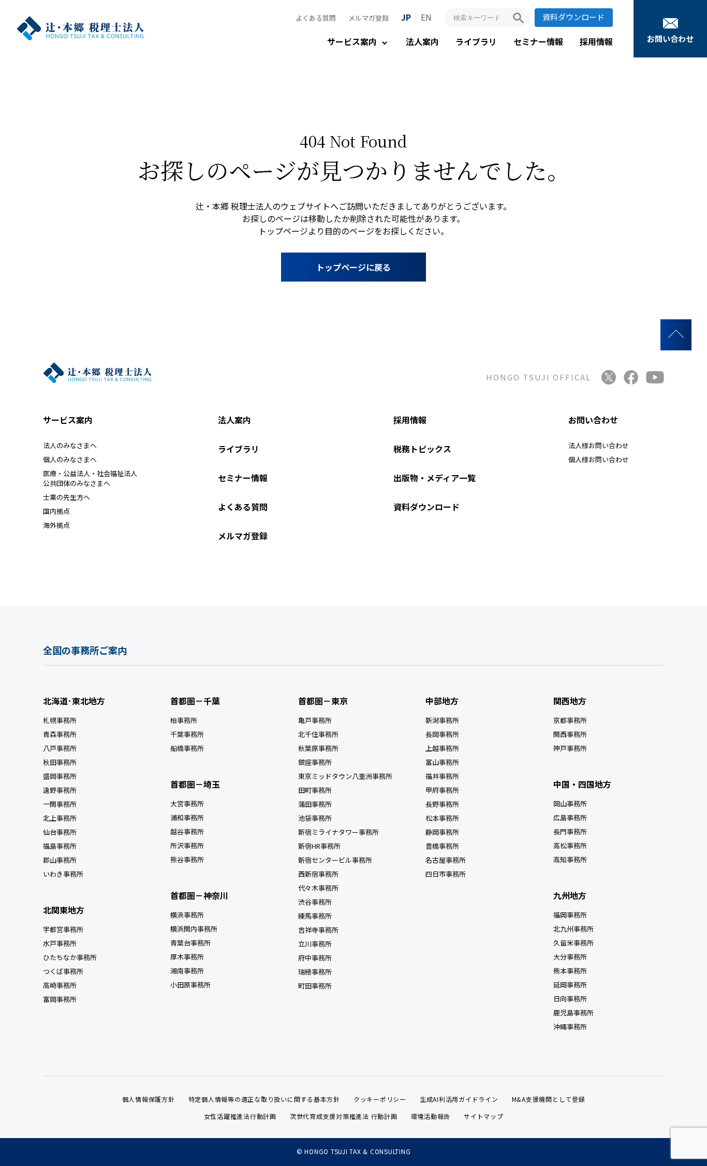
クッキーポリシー (380, 1099)
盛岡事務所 (60, 776)
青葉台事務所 (190, 943)
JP (406, 17)
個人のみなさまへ (70, 459)
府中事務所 (315, 958)
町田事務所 (315, 986)
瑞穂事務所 (315, 972)
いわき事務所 (63, 874)
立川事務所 (315, 944)
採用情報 (596, 41)
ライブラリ (476, 41)
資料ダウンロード (573, 16)
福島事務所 (60, 846)
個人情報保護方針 (148, 1099)
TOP (675, 334)
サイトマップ (484, 1116)
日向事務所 (570, 998)
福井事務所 (442, 776)
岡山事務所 (570, 803)
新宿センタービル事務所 (335, 860)
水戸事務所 (60, 943)
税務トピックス (422, 448)
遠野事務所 (60, 790)
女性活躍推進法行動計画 (240, 1116)
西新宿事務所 (318, 874)
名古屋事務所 (445, 860)
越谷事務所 (187, 831)
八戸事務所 (60, 748)
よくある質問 (316, 18)
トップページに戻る (353, 267)
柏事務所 (183, 720)
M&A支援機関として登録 (548, 1099)
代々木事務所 (318, 888)
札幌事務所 (60, 720)
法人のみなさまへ (70, 445)
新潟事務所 (442, 720)
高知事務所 (570, 859)
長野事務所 (442, 804)
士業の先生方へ (66, 497)
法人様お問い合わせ (598, 445)
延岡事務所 (570, 985)
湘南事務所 (187, 971)
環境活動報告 (431, 1116)
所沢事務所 (187, 845)
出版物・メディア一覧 (434, 477)
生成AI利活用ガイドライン (459, 1099)
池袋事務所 (315, 818)
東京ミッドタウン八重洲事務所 (345, 776)
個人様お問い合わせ (598, 459)
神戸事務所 (570, 748)
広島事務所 (570, 817)
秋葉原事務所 (318, 748)
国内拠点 (56, 511)
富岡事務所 (60, 999)
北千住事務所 (318, 734)
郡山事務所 (60, 860)
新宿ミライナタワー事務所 (338, 832)
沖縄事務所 (570, 1026)
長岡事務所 (442, 734)
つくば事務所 (63, 971)
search (518, 18)
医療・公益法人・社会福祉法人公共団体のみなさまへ (90, 478)
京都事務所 (570, 720)
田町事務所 (315, 790)
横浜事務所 (187, 915)
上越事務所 (442, 748)
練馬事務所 (315, 916)
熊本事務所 (570, 971)
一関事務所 (60, 804)
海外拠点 (56, 525)
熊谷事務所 (187, 859)
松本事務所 (442, 818)
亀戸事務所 (315, 720)
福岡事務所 (570, 915)
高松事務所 (570, 845)
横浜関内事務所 (193, 929)
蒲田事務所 (315, 804)
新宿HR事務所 (319, 846)
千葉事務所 (187, 734)
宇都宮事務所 (63, 929)
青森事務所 (60, 734)
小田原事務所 (190, 985)
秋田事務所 (60, 762)
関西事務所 (570, 734)
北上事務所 (60, 818)
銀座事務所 (315, 762)
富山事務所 (442, 762)
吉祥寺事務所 (318, 930)
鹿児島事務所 (573, 1012)
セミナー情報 (538, 41)
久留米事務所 (573, 943)
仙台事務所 (60, 832)
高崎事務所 (60, 985)
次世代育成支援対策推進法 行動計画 (343, 1116)
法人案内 (422, 41)
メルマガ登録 (368, 18)
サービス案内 (352, 41)
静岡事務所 (442, 832)
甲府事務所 (442, 790)
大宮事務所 (187, 803)
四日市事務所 (445, 874)
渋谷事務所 (315, 902)
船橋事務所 (187, 748)
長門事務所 (570, 831)
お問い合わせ (670, 38)
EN (426, 17)
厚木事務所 (187, 957)
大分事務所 (570, 957)
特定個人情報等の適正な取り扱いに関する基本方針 (264, 1099)
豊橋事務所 (442, 846)
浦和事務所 (187, 817)
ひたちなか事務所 (70, 957)
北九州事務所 (573, 929)
